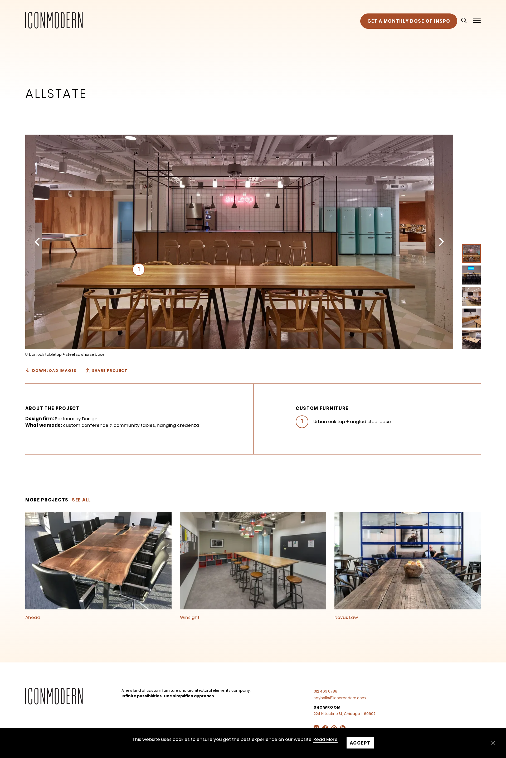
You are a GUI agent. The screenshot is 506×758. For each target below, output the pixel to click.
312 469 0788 (325, 691)
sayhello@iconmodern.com (340, 697)
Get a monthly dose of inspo (409, 21)
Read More (325, 739)
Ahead (32, 617)
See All (81, 500)
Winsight (190, 617)
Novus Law (346, 617)
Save (36, 140)
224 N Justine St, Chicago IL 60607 (345, 713)
